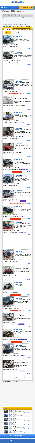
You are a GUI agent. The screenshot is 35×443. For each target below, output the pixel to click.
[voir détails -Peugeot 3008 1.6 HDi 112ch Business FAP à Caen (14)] (8, 317)
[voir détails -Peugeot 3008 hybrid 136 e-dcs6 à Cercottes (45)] (8, 286)
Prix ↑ (14, 32)
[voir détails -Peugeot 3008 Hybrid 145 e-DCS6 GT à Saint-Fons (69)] (8, 55)
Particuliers (26, 29)
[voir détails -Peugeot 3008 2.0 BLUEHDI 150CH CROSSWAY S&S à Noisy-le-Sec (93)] (8, 333)
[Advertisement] (17, 68)
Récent (8, 32)
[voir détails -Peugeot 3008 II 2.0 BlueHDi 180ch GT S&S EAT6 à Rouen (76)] (8, 84)
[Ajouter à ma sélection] (11, 37)
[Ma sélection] (16, 7)
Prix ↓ (19, 32)
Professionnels (17, 29)
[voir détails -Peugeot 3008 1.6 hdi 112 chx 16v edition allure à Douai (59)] (8, 178)
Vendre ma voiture (27, 7)
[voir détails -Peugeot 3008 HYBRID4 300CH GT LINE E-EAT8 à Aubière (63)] (8, 364)
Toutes (8, 29)
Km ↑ (24, 32)
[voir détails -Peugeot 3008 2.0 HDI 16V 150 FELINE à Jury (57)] (8, 39)
